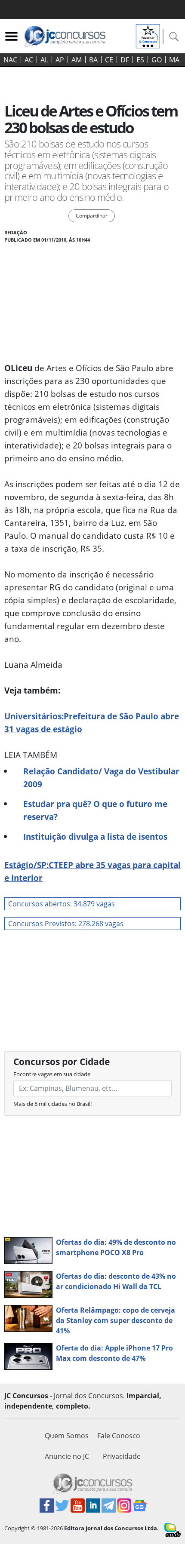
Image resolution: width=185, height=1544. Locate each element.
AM (76, 59)
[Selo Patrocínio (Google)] (148, 35)
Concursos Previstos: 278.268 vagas (65, 923)
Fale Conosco (118, 1435)
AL (44, 59)
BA (93, 59)
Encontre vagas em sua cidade (51, 1074)
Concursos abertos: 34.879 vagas (61, 904)
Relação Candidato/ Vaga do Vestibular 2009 (101, 777)
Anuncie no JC (67, 1456)
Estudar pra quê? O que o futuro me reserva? (95, 810)
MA (174, 59)
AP (60, 59)
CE (109, 59)
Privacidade (122, 1456)
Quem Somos (67, 1435)
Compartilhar (92, 215)
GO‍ (156, 59)
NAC (10, 59)
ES (140, 59)
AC (29, 59)
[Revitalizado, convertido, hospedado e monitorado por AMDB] (172, 1529)
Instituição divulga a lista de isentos (95, 836)
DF (124, 59)
